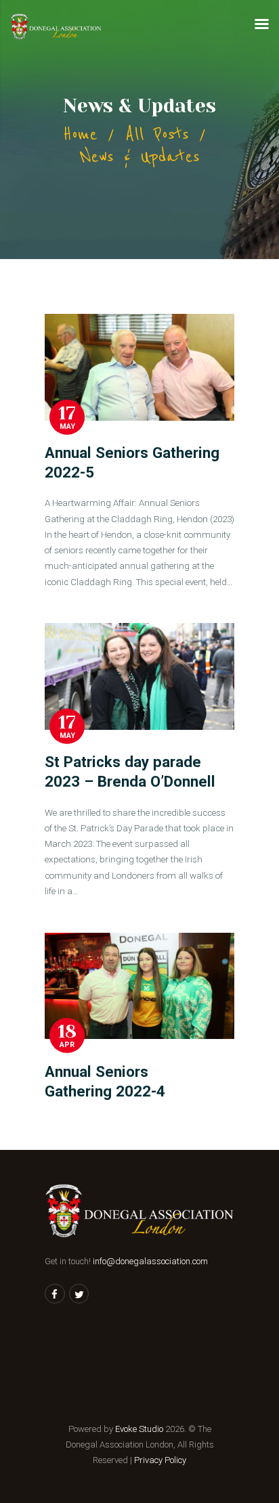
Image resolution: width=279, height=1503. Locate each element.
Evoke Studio (139, 1429)
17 (67, 412)
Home (80, 134)
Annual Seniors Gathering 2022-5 (134, 462)
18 (67, 1031)
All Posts (157, 134)
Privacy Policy (160, 1460)
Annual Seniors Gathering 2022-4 (105, 1081)
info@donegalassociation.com (150, 1261)
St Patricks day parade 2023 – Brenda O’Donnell (130, 771)
